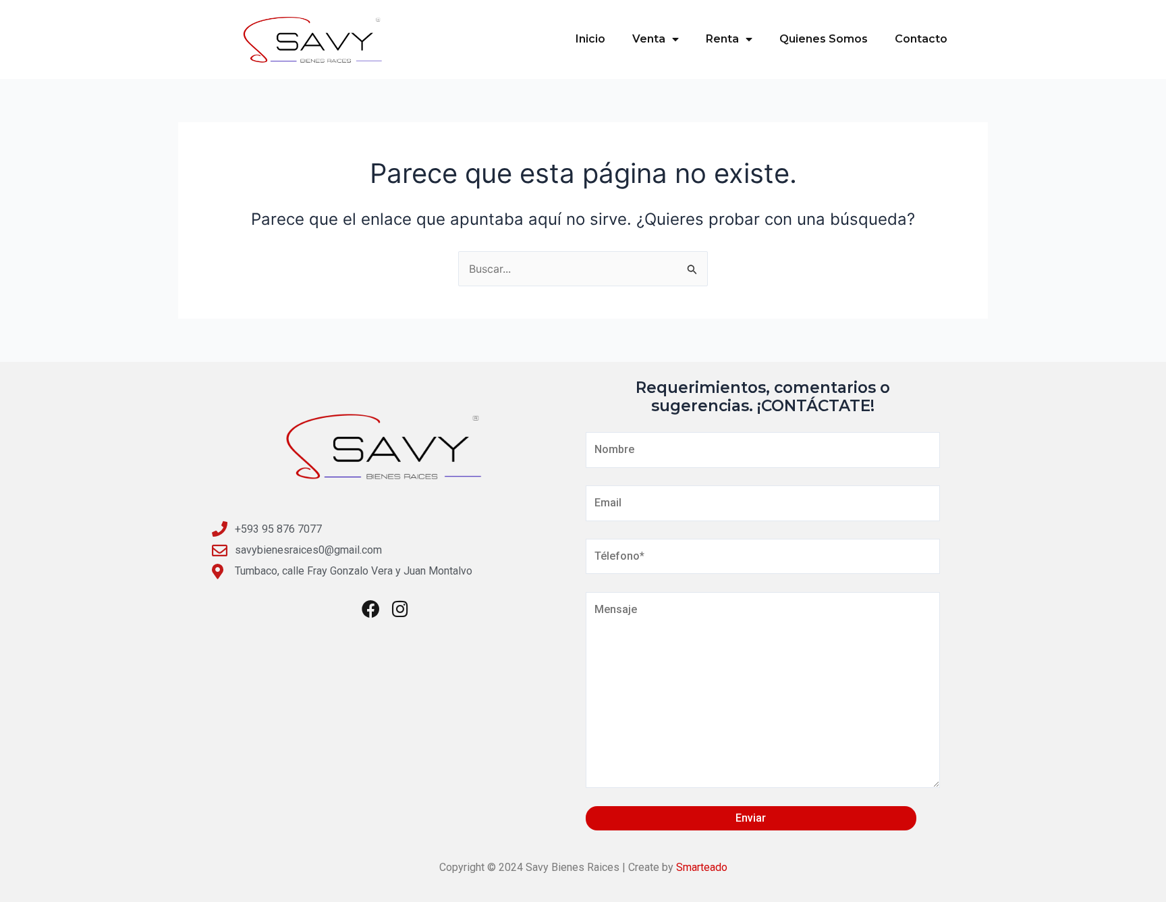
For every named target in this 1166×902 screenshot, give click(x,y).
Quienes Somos (823, 38)
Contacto (921, 38)
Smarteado (701, 867)
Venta (648, 38)
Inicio (590, 38)
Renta (722, 38)
